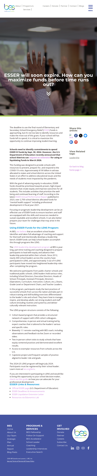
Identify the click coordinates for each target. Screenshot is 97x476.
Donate (55, 6)
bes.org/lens (29, 369)
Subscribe (61, 442)
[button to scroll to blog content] (48, 92)
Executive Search (34, 452)
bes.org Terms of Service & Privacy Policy (20, 461)
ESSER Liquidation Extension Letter (28, 394)
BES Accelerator (33, 439)
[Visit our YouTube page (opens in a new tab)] (83, 448)
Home (10, 429)
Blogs (81, 6)
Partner (64, 6)
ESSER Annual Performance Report (31, 196)
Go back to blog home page (76, 168)
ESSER (46, 130)
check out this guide (19, 379)
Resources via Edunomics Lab (25, 397)
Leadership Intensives (36, 449)
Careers (46, 6)
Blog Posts (12, 452)
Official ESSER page (20, 388)
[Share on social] (71, 136)
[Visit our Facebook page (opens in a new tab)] (88, 448)
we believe (21, 231)
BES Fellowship (33, 432)
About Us (11, 432)
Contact (73, 6)
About (18, 6)
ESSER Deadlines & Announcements (28, 391)
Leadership (74, 157)
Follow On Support (35, 435)
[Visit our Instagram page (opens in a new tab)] (77, 448)
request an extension (39, 157)
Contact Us (62, 445)
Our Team (11, 436)
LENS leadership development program (32, 247)
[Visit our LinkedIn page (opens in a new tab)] (72, 448)
